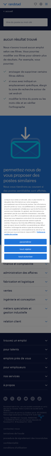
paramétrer (25, 241)
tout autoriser (25, 256)
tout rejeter (25, 249)
